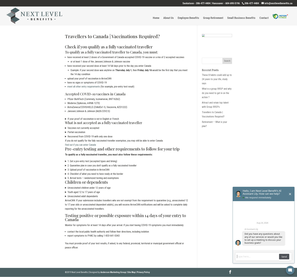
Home (156, 18)
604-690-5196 (232, 3)
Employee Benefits (188, 18)
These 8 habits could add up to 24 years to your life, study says (217, 79)
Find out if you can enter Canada (80, 144)
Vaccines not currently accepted (83, 128)
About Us (168, 18)
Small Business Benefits (241, 18)
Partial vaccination (76, 132)
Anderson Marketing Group (113, 272)
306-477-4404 (203, 3)
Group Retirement (213, 18)
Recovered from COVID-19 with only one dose (90, 136)
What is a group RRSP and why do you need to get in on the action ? (217, 93)
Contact (264, 18)
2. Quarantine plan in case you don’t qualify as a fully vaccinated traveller (102, 165)
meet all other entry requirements (83, 86)
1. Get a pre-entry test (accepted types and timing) (92, 161)
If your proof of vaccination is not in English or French (93, 118)
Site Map (131, 272)
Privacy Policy (143, 272)
